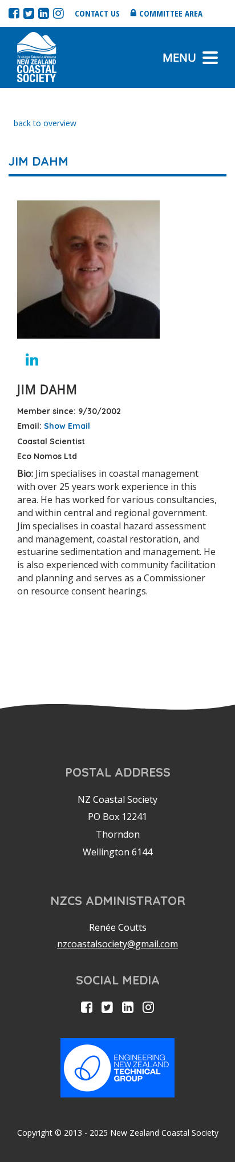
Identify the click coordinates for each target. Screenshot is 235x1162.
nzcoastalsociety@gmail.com (117, 944)
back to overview (45, 123)
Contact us (97, 13)
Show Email (67, 426)
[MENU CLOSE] (210, 57)
